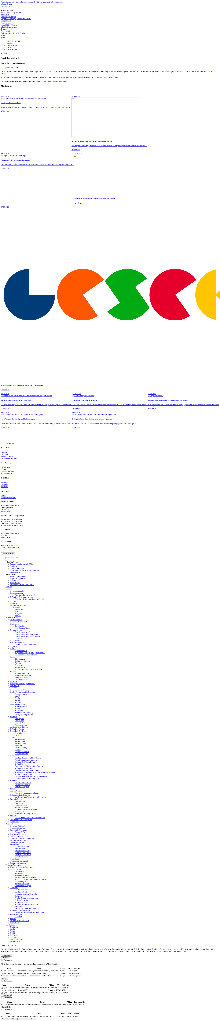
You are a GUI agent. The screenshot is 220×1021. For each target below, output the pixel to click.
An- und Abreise (7, 456)
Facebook (4, 483)
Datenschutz (5, 467)
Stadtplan (4, 454)
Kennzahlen (65, 77)
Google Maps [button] (6, 995)
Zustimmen (7, 960)
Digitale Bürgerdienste (9, 27)
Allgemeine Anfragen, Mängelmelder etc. (16, 19)
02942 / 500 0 (12, 545)
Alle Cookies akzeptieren (26, 1019)
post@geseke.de (13, 547)
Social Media (5, 31)
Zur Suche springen (56, 2)
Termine (4, 29)
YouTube (4, 487)
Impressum (5, 469)
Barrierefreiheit (6, 473)
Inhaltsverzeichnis (7, 471)
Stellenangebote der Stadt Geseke (13, 33)
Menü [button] (3, 37)
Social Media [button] (6, 1007)
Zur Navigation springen (40, 2)
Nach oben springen (8, 2)
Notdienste (5, 15)
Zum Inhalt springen (23, 2)
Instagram (4, 485)
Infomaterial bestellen (8, 498)
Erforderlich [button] (5, 958)
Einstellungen (6, 955)
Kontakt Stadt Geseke (9, 25)
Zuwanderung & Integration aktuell (54, 81)
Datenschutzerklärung (160, 951)
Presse (3, 496)
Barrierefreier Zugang (9, 458)
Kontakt (4, 452)
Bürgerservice (6, 21)
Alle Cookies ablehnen (9, 1019)
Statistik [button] (4, 978)
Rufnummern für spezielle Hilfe (12, 13)
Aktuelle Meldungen (8, 17)
